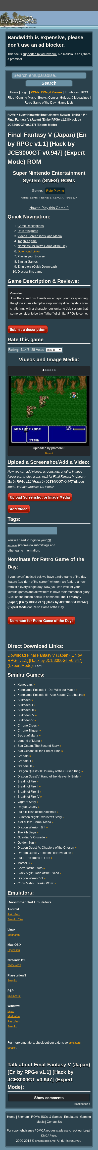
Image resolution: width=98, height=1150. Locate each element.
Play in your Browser (32, 256)
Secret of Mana (29, 735)
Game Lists (65, 102)
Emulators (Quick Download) (37, 266)
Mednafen (14, 934)
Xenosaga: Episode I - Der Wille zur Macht (48, 690)
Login (24, 92)
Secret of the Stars (31, 868)
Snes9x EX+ (15, 919)
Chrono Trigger (29, 730)
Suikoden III (27, 710)
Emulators (72, 92)
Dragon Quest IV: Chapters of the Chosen (47, 847)
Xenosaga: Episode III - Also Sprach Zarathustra (51, 695)
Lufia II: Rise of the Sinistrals (38, 812)
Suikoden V (27, 720)
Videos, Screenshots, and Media (40, 236)
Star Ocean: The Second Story (39, 746)
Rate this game (28, 231)
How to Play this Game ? (49, 208)
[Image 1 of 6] (49, 411)
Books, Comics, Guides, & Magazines (63, 97)
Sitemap (23, 1117)
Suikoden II (26, 705)
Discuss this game (30, 271)
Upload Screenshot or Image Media (40, 497)
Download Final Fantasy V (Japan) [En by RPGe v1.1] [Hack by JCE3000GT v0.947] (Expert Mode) (45, 660)
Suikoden (25, 700)
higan (11, 1011)
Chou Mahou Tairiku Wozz (37, 883)
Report (49, 453)
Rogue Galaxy (29, 807)
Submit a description (27, 329)
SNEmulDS (14, 965)
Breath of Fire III (29, 791)
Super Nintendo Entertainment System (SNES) (49, 114)
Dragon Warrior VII (31, 878)
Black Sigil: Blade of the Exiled (40, 873)
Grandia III (26, 766)
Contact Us (54, 1122)
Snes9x (12, 980)
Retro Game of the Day (40, 102)
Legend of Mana (30, 741)
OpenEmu (14, 950)
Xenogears (26, 684)
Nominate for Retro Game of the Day (42, 246)
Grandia (24, 756)
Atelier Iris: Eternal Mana (36, 822)
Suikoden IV (27, 715)
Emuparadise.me (45, 1140)
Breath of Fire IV (30, 796)
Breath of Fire (28, 781)
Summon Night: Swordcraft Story (41, 817)
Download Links (29, 251)
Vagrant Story (28, 802)
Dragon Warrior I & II (33, 827)
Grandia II (25, 761)
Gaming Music (26, 97)
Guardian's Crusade (32, 837)
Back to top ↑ (82, 1103)
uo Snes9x (14, 995)
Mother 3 (25, 863)
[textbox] (29, 531)
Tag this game (27, 241)
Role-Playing (55, 190)
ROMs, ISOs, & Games (47, 92)
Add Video (19, 508)
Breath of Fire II (29, 786)
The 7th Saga (28, 832)
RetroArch (14, 914)
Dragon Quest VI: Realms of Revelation (46, 853)
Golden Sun (27, 842)
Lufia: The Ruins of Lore (35, 858)
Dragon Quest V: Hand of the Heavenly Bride (49, 776)
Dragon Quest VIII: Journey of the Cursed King (50, 771)
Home (14, 92)
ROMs (12, 114)
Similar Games (28, 261)
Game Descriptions (31, 226)
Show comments (49, 1098)
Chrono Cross (28, 725)
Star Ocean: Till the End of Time (40, 751)
